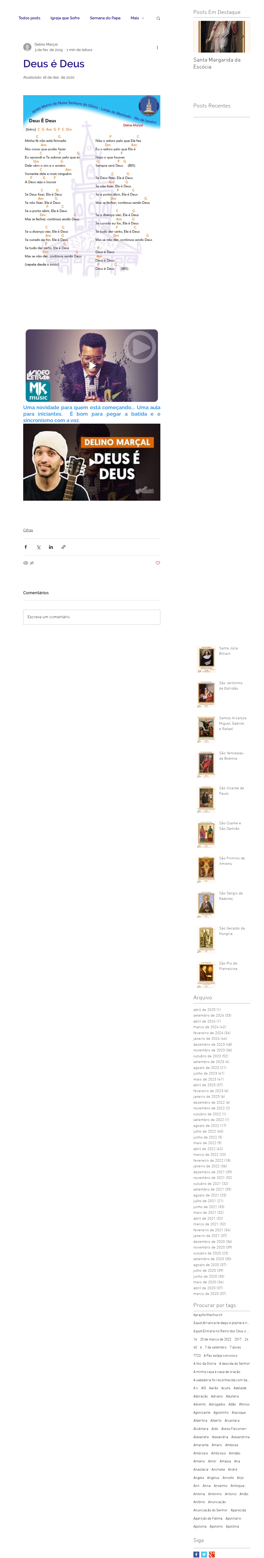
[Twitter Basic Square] (204, 1554)
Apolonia (200, 1527)
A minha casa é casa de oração (216, 1372)
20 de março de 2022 (215, 1339)
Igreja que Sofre (65, 18)
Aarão (213, 1388)
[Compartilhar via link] (63, 547)
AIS (203, 1388)
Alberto (215, 1421)
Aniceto (228, 1478)
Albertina (200, 1421)
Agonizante (201, 1413)
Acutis (225, 1388)
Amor (212, 1461)
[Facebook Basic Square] (196, 1554)
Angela (198, 1478)
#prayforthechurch (207, 1315)
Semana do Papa (105, 18)
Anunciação (217, 1502)
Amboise (231, 1445)
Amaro (217, 1445)
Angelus (213, 1478)
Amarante (201, 1445)
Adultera (232, 1396)
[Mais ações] (157, 47)
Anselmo (220, 1486)
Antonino (215, 1494)
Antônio (199, 1502)
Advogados (217, 1404)
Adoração (200, 1396)
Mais (135, 18)
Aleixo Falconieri (233, 1429)
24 (246, 1339)
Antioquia (237, 1486)
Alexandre (201, 1437)
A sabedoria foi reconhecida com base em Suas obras (221, 1380)
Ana (237, 1461)
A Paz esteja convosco (220, 1356)
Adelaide (240, 1388)
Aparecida (238, 1510)
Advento (199, 1404)
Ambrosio (200, 1453)
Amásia (225, 1461)
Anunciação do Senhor (210, 1510)
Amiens (199, 1461)
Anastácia (200, 1470)
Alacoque (239, 1413)
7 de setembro (216, 1347)
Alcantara (232, 1421)
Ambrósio (218, 1453)
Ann (196, 1486)
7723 (197, 1356)
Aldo (214, 1429)
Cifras (28, 530)
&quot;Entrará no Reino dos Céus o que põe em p (221, 1331)
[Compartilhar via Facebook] (25, 547)
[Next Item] (242, 37)
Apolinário (233, 1519)
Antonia (199, 1494)
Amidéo (234, 1453)
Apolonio (216, 1527)
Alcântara (200, 1429)
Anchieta (218, 1470)
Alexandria (220, 1437)
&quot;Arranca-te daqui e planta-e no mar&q (221, 1323)
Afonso (244, 1404)
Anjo (240, 1478)
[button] (158, 18)
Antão (244, 1494)
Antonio (230, 1494)
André (232, 1470)
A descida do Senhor (234, 1364)
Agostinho (221, 1413)
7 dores (235, 1347)
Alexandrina (240, 1437)
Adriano (217, 1396)
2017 (238, 1339)
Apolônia (232, 1527)
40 (195, 1347)
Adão (232, 1404)
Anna (207, 1486)
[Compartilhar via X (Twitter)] (38, 547)
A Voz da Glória (204, 1364)
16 (195, 1339)
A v (195, 1388)
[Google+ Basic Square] (212, 1554)
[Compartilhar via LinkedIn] (50, 547)
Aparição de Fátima (207, 1519)
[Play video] (91, 365)
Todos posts (29, 18)
